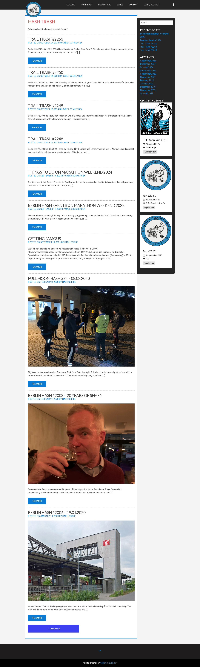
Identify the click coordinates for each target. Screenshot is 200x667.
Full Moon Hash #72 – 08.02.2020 (59, 278)
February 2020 (147, 80)
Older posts (54, 628)
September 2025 (148, 60)
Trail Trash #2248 (45, 139)
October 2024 (146, 67)
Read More (37, 61)
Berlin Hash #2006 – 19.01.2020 (57, 512)
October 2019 (146, 93)
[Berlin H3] (33, 17)
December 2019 (148, 87)
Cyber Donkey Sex (72, 42)
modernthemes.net (108, 663)
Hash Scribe (71, 242)
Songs (120, 5)
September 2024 (148, 70)
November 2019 (148, 90)
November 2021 (148, 77)
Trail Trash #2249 (45, 105)
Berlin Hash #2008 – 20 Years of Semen (65, 395)
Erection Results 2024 (150, 40)
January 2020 (146, 83)
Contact (133, 5)
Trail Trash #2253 (45, 39)
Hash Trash (86, 5)
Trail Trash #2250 (45, 72)
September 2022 (148, 73)
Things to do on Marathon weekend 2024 (70, 172)
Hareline (70, 5)
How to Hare (104, 5)
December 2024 (148, 64)
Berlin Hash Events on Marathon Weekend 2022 (76, 205)
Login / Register (151, 5)
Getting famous (44, 238)
